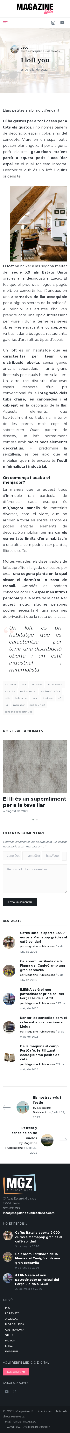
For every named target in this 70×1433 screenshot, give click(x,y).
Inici (7, 1307)
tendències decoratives (18, 711)
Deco (24, 47)
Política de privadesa (20, 1421)
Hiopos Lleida (14, 1324)
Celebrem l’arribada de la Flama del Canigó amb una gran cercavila (42, 965)
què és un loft (37, 704)
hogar (35, 698)
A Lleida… (11, 1318)
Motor (10, 1340)
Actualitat (10, 684)
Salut (9, 1335)
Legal (9, 1346)
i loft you (48, 698)
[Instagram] (53, 23)
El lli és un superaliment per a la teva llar (34, 802)
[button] (33, 819)
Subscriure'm (16, 1372)
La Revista (12, 1313)
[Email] (62, 23)
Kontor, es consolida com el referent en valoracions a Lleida (43, 1022)
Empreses (11, 1351)
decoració (36, 684)
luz (6, 704)
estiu (7, 698)
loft (60, 698)
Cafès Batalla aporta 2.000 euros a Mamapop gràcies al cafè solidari (43, 937)
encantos (10, 691)
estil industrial (28, 691)
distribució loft (55, 684)
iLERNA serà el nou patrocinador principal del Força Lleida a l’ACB (42, 994)
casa (23, 684)
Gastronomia (14, 1329)
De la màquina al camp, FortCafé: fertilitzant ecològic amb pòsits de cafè (40, 1052)
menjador (19, 704)
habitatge (21, 698)
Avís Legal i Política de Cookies (28, 1427)
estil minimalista (50, 691)
